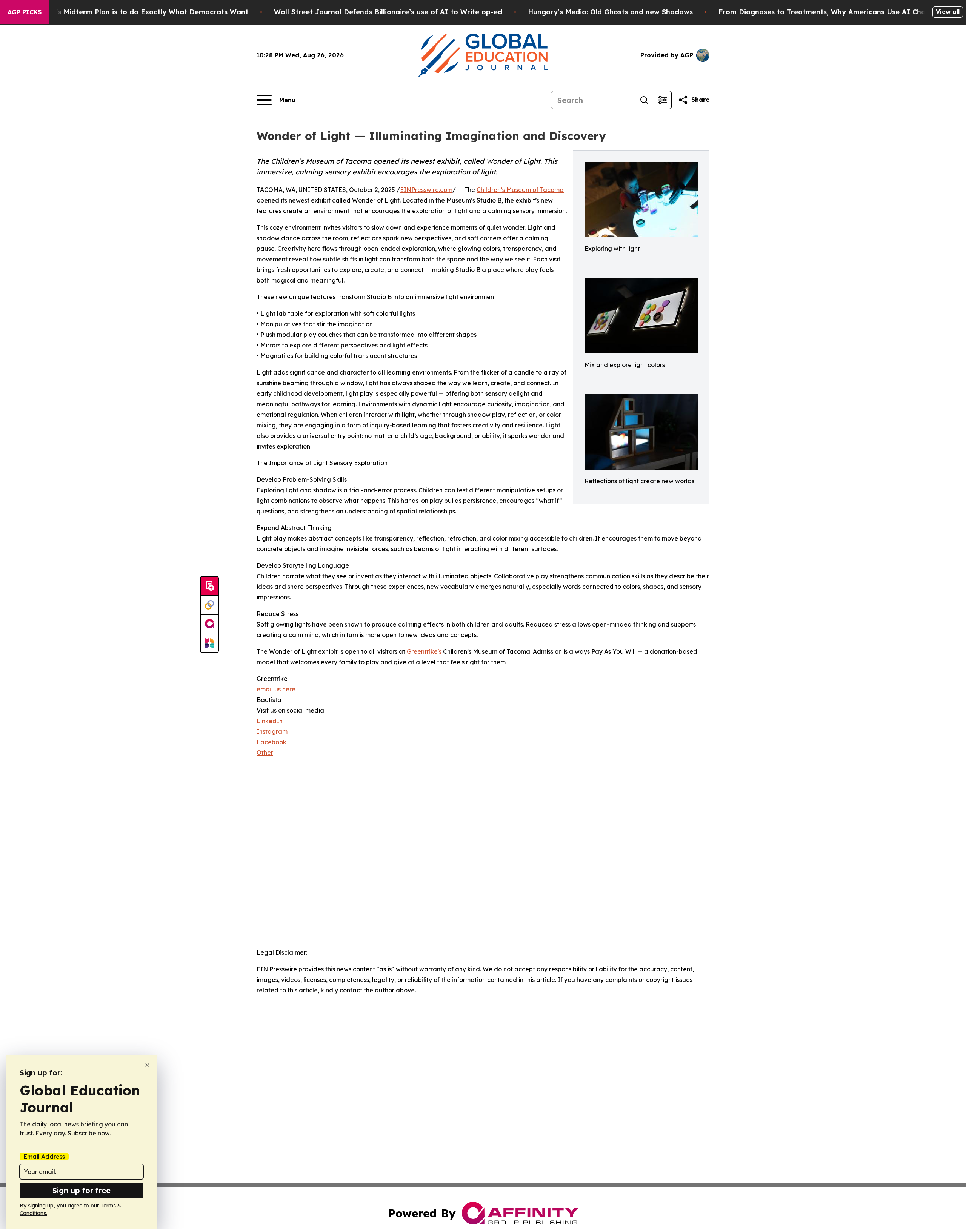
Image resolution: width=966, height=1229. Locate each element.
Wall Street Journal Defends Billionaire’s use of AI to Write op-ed (388, 12)
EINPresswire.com (426, 190)
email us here (276, 689)
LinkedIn (270, 721)
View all (948, 11)
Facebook (271, 742)
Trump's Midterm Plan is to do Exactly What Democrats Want (141, 12)
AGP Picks (25, 12)
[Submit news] (209, 586)
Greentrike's (424, 651)
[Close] (147, 1065)
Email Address (44, 1156)
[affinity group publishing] (209, 623)
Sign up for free (81, 1190)
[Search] (644, 100)
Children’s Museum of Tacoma (520, 190)
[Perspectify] (209, 605)
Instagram (272, 731)
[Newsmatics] (209, 642)
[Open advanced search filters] (662, 100)
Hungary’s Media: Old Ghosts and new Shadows (610, 12)
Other (265, 752)
